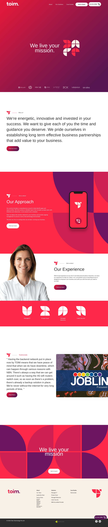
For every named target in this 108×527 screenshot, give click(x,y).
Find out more (13, 148)
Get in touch (54, 471)
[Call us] (99, 4)
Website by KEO (60, 521)
